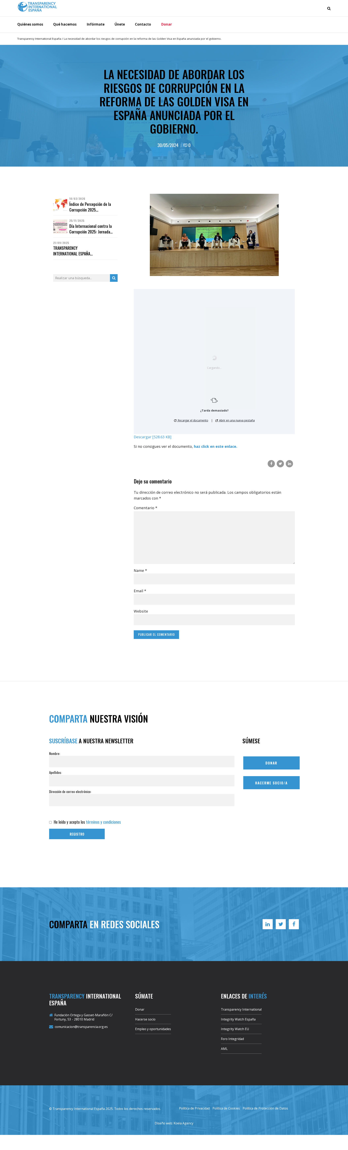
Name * (140, 570)
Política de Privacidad (194, 1108)
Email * (140, 590)
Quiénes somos (30, 24)
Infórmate (96, 24)
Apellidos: (55, 772)
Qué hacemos (65, 24)
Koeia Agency (183, 1123)
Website (141, 611)
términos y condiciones (103, 822)
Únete (120, 24)
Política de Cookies (226, 1108)
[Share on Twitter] (280, 463)
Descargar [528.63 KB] (152, 436)
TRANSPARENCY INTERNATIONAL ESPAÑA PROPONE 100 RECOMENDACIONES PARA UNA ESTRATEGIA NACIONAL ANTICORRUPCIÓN (76, 250)
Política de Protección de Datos (265, 1108)
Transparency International (241, 1009)
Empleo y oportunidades (153, 1029)
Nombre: (54, 753)
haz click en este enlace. (215, 446)
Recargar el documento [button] (192, 420)
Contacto (143, 24)
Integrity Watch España (238, 1019)
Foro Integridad (232, 1039)
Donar (166, 24)
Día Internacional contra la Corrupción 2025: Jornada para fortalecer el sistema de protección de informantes (92, 228)
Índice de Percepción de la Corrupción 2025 (90, 207)
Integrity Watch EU (235, 1029)
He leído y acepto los (87, 822)
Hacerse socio (145, 1019)
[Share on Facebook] (271, 463)
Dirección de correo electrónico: (70, 791)
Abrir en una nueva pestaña (236, 420)
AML (224, 1048)
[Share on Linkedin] (289, 463)
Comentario (145, 507)
